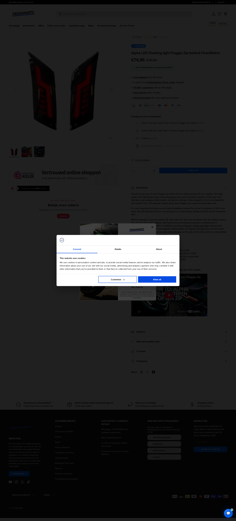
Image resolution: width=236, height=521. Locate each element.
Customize (116, 279)
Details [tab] (118, 249)
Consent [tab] (77, 249)
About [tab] (159, 249)
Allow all (157, 279)
